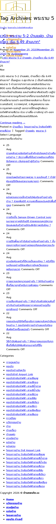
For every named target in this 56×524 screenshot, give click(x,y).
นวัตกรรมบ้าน (13, 422)
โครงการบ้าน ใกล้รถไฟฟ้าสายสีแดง (25, 486)
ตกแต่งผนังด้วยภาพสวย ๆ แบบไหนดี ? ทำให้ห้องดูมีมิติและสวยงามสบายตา (30, 179)
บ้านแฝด (29, 131)
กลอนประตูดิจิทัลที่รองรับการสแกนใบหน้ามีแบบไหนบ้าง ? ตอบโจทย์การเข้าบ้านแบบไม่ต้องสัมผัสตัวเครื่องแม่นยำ (31, 325)
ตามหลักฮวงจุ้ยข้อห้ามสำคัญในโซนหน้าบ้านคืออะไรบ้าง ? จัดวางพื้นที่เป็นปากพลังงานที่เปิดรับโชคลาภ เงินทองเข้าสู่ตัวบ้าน (31, 157)
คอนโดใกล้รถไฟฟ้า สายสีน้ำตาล (23, 386)
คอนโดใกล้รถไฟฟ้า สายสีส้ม (21, 398)
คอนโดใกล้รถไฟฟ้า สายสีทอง (22, 382)
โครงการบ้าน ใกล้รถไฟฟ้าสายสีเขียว (25, 474)
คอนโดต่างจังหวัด (16, 370)
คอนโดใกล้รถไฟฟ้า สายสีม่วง (22, 394)
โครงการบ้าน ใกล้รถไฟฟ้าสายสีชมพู (25, 454)
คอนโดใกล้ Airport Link (19, 374)
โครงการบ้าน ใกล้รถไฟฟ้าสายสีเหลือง (26, 482)
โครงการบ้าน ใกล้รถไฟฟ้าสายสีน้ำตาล (26, 458)
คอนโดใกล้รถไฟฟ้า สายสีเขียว (22, 402)
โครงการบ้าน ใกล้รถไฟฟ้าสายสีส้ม (24, 470)
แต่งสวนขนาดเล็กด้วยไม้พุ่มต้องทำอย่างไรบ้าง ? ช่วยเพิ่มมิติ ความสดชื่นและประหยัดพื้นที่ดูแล (31, 201)
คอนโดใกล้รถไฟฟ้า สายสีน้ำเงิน (23, 390)
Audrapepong (19, 54)
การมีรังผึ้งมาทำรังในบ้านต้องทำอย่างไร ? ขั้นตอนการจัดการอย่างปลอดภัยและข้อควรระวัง (30, 243)
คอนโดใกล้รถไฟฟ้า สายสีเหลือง (23, 410)
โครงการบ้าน (13, 515)
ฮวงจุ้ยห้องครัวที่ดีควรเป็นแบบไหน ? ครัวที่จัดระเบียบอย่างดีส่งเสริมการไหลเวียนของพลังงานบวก (30, 265)
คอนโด (10, 366)
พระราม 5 (41, 131)
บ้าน (8, 426)
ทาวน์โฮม (11, 418)
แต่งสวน (10, 446)
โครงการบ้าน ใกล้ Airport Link (23, 450)
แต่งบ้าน (11, 47)
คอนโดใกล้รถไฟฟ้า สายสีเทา (21, 406)
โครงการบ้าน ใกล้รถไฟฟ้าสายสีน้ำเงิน (26, 462)
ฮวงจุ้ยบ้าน (12, 438)
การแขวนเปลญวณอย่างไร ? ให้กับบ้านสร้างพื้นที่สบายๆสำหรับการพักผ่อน (30, 283)
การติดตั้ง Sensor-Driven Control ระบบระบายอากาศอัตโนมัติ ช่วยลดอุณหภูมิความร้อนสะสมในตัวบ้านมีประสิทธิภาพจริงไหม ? (29, 221)
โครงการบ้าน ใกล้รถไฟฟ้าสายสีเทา (25, 478)
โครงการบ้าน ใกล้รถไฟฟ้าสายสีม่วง (20, 27)
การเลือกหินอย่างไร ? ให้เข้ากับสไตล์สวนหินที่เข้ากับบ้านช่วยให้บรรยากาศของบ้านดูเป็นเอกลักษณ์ (30, 305)
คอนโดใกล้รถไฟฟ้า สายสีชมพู (22, 378)
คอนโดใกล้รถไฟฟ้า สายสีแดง (22, 414)
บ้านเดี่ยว (3, 27)
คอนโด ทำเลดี (14, 519)
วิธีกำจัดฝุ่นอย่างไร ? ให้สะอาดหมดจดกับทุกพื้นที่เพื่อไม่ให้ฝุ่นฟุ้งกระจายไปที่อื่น (29, 343)
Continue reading (12, 123)
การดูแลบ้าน (12, 362)
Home (10, 499)
